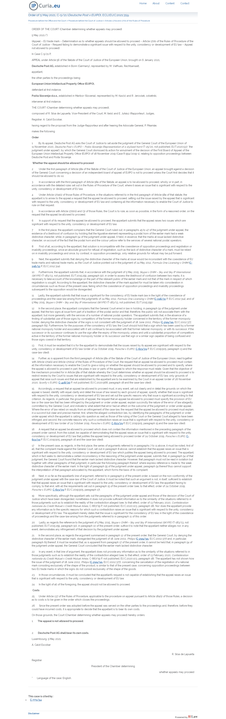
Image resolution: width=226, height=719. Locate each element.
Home (143, 3)
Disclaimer (34, 713)
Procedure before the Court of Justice (85, 20)
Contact (184, 3)
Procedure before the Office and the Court (47, 20)
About (156, 3)
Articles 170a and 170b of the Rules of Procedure (127, 20)
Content (169, 3)
